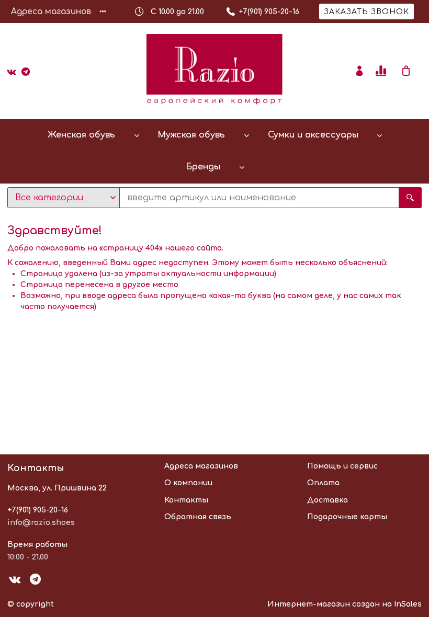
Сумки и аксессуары (313, 135)
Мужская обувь (191, 135)
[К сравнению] (383, 71)
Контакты (186, 500)
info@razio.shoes (41, 523)
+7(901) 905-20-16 (37, 510)
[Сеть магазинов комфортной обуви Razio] (214, 71)
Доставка (327, 500)
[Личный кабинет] (359, 71)
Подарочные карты (347, 517)
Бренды (203, 167)
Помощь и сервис (342, 466)
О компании (188, 483)
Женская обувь (81, 135)
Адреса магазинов (51, 11)
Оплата (323, 483)
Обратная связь (197, 517)
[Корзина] (411, 71)
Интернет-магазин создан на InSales (344, 604)
